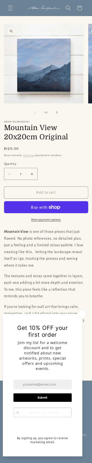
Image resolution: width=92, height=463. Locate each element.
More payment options (46, 219)
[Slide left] (35, 112)
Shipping (28, 155)
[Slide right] (57, 112)
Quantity (10, 164)
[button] (10, 8)
